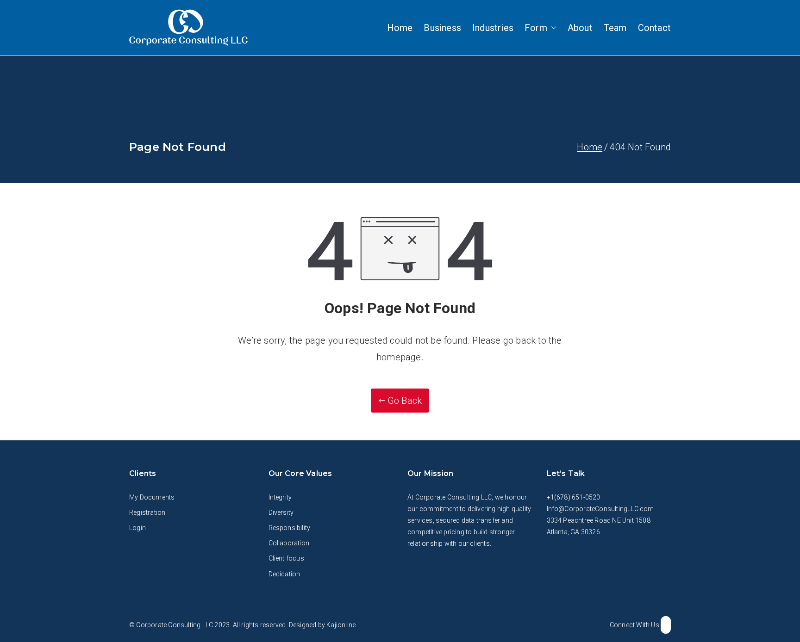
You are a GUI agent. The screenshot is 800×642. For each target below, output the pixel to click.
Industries (492, 27)
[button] (551, 27)
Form (536, 27)
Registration (147, 512)
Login (137, 527)
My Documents (152, 497)
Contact (654, 27)
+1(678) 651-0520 (573, 497)
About (580, 27)
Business (442, 27)
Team (615, 27)
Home (400, 27)
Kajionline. (341, 625)
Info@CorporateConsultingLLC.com (600, 508)
